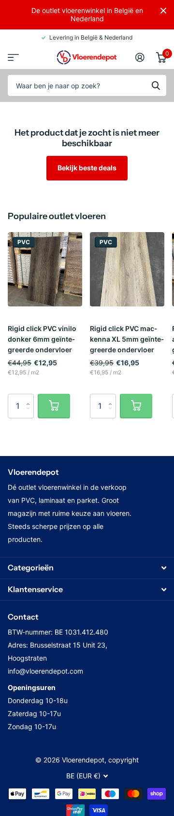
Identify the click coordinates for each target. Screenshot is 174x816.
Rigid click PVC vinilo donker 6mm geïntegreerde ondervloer (42, 339)
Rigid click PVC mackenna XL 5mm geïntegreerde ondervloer (127, 339)
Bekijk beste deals (87, 168)
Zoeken (155, 85)
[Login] (140, 57)
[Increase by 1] (30, 397)
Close (163, 10)
